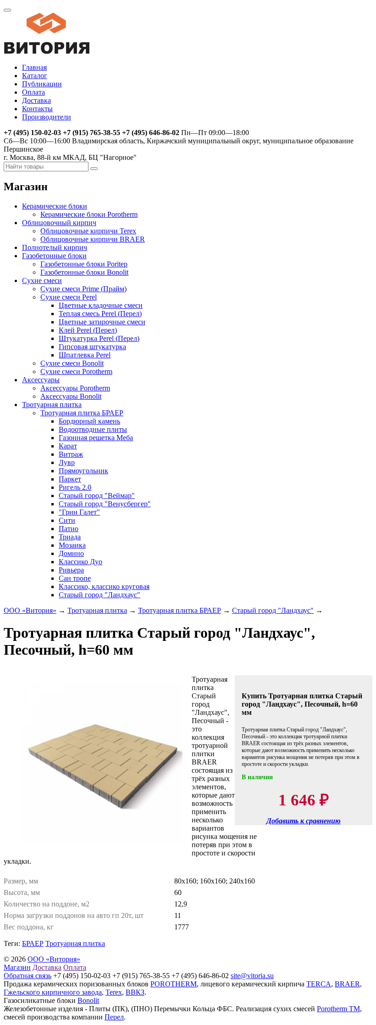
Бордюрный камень (89, 421)
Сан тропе (75, 578)
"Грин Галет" (79, 512)
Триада (70, 537)
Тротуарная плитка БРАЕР (81, 413)
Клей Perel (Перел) (88, 330)
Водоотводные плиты (93, 429)
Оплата (33, 92)
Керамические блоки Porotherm (89, 214)
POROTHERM (173, 984)
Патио (68, 528)
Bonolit (88, 1000)
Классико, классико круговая (104, 586)
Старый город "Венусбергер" (105, 504)
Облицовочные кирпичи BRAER (92, 239)
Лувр (67, 462)
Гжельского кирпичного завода (53, 992)
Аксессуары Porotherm (75, 388)
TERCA (318, 984)
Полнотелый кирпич (54, 247)
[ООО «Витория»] (47, 52)
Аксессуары (41, 380)
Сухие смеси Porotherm (76, 371)
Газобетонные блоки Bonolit (84, 272)
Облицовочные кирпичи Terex (88, 231)
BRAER (347, 984)
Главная (34, 67)
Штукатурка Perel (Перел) (99, 338)
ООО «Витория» (30, 610)
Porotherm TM (338, 1009)
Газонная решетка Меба (96, 438)
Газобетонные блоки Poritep (83, 264)
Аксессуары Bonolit (70, 396)
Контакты (37, 109)
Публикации (42, 84)
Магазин (17, 967)
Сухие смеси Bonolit (72, 363)
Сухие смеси (42, 280)
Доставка (36, 100)
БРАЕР (33, 943)
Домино (71, 553)
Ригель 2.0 (75, 487)
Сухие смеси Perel (68, 297)
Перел (114, 1017)
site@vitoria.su (252, 976)
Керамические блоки (54, 206)
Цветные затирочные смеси (102, 322)
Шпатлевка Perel (85, 355)
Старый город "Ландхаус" (99, 595)
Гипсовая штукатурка (92, 347)
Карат (68, 446)
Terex (113, 992)
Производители (46, 117)
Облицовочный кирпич (59, 223)
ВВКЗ (135, 992)
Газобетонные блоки (54, 256)
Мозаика (72, 545)
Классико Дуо (80, 562)
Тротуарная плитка (52, 404)
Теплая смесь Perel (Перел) (100, 313)
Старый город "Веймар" (97, 495)
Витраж (71, 454)
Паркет (70, 479)
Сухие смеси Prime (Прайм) (83, 289)
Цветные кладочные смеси (101, 305)
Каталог (34, 75)
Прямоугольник (83, 471)
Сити (67, 520)
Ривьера (71, 570)
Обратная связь (27, 976)
